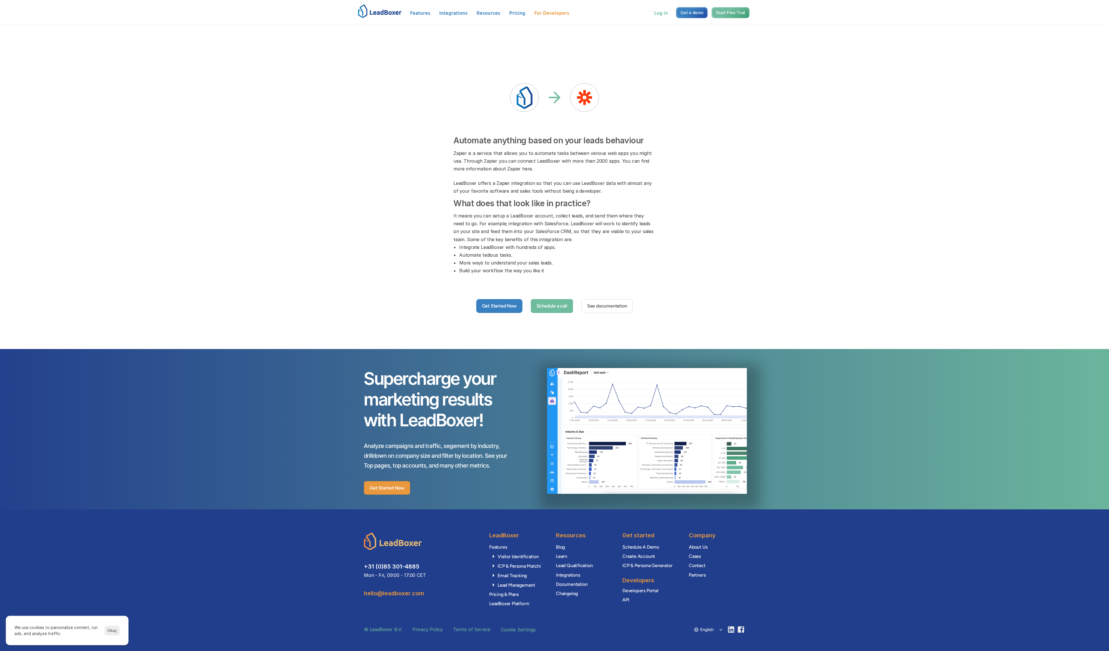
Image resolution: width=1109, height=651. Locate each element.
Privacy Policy (427, 629)
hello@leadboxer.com (394, 593)
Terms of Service (471, 629)
